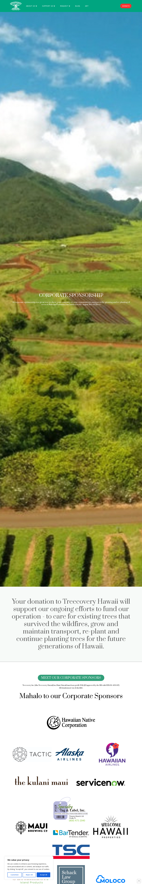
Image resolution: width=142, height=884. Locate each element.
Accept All (43, 875)
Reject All (29, 875)
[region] (28, 868)
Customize (15, 875)
